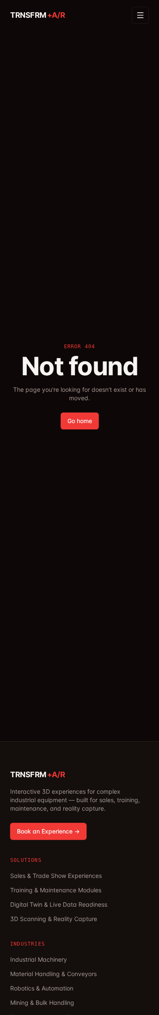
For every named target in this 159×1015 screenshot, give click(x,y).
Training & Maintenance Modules (55, 890)
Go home (79, 420)
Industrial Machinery (38, 959)
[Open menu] (140, 15)
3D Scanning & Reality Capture (53, 918)
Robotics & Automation (41, 988)
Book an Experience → (48, 831)
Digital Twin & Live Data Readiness (58, 904)
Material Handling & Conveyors (53, 973)
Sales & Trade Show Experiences (56, 875)
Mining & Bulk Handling (42, 1002)
